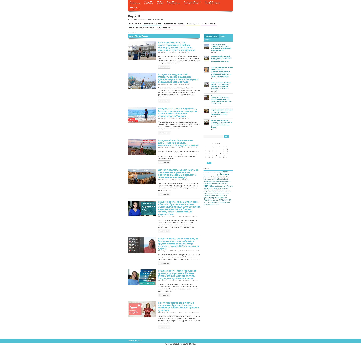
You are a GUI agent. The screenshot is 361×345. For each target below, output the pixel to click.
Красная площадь (211, 174)
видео (208, 186)
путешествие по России (215, 198)
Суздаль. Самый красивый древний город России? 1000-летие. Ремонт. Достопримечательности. (221, 58)
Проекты (135, 8)
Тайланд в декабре (225, 181)
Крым (218, 175)
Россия (221, 179)
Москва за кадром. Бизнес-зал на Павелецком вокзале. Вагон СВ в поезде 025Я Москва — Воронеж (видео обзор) (222, 111)
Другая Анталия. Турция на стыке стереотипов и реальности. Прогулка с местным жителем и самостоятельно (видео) (178, 173)
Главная (135, 2)
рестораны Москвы (219, 202)
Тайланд (218, 181)
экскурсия (216, 204)
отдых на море (218, 195)
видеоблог (216, 186)
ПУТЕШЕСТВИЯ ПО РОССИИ (174, 24)
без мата (225, 183)
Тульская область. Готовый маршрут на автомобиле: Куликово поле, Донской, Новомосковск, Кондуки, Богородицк (221, 86)
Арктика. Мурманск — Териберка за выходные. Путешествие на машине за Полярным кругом (221, 47)
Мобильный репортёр (193, 2)
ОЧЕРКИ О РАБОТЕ (208, 24)
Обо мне (160, 2)
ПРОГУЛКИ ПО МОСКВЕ (152, 24)
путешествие (208, 198)
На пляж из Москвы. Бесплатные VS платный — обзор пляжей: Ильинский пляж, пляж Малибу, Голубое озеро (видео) (221, 99)
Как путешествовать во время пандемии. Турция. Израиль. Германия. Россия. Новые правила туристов (178, 306)
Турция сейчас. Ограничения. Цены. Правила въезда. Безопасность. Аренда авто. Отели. (178, 143)
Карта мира (173, 2)
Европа (225, 172)
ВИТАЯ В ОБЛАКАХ (164, 28)
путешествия (214, 200)
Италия (230, 172)
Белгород (206, 172)
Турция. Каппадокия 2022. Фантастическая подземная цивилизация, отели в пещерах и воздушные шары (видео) (178, 78)
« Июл (209, 163)
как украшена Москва (222, 191)
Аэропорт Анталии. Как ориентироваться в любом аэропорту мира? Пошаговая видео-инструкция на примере (176, 46)
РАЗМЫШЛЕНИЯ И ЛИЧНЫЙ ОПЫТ (141, 28)
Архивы (222, 36)
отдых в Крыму (225, 193)
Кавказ (205, 174)
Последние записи (211, 36)
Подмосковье (207, 179)
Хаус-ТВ (134, 16)
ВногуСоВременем (212, 2)
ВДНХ (220, 172)
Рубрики (207, 40)
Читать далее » (164, 67)
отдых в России (209, 195)
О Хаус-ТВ (148, 2)
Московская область (209, 176)
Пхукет (213, 179)
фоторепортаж (208, 205)
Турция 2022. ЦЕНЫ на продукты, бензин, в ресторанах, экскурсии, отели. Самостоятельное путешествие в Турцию (178, 112)
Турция (206, 183)
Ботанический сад (213, 172)
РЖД (216, 179)
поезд (225, 195)
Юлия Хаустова (163, 52)
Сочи (213, 181)
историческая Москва (210, 191)
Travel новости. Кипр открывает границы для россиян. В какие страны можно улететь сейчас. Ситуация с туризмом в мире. (177, 274)
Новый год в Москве (220, 176)
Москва (224, 174)
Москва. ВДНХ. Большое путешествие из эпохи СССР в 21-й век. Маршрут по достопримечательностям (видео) (221, 123)
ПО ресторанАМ (193, 24)
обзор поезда (217, 193)
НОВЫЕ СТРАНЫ (135, 24)
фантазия (227, 202)
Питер (228, 176)
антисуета (220, 183)
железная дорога (222, 189)
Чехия (215, 183)
